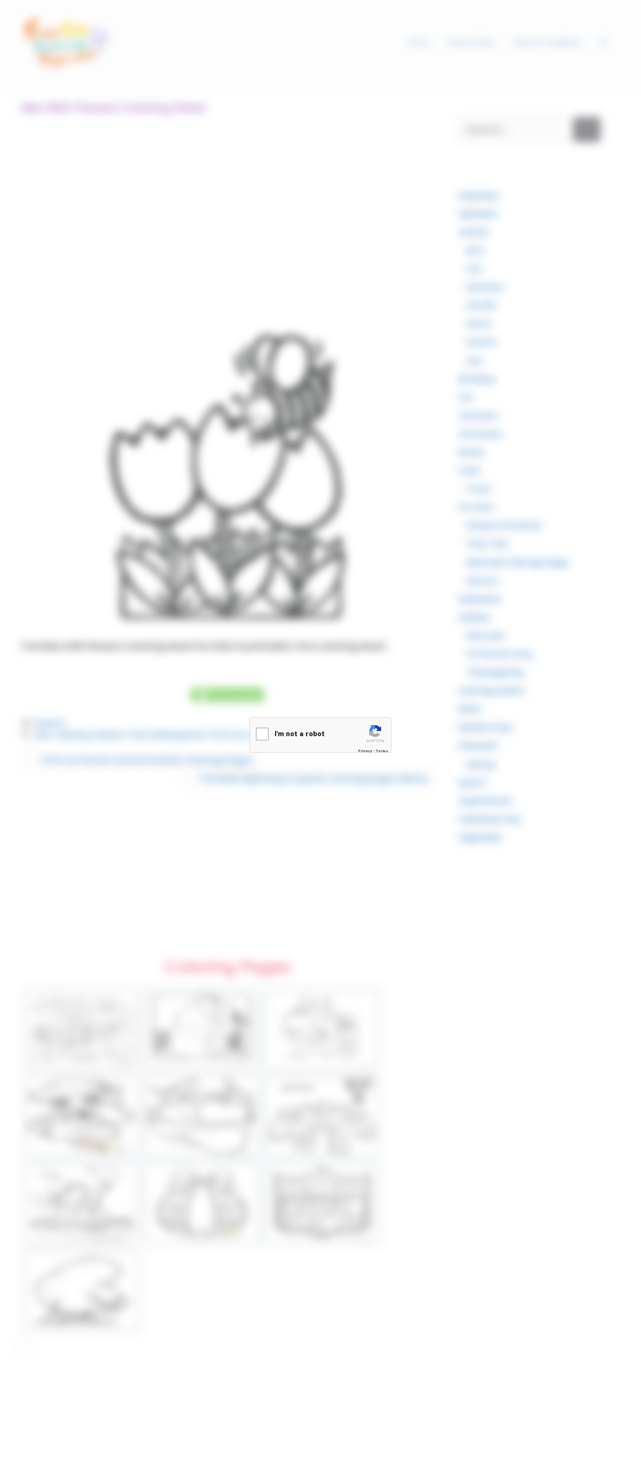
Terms (382, 751)
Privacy (365, 751)
